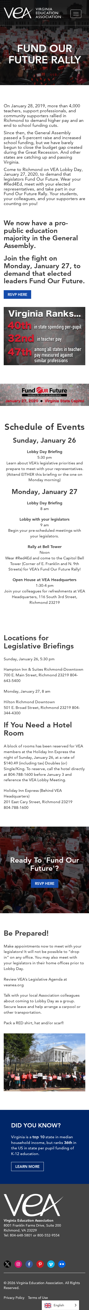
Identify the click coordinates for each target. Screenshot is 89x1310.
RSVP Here (44, 883)
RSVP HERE (17, 294)
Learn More (27, 1166)
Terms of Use (38, 1297)
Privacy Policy (14, 1297)
